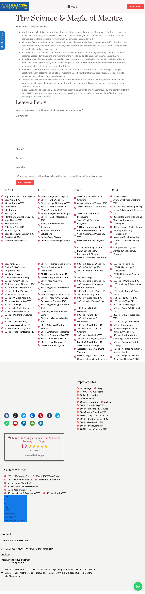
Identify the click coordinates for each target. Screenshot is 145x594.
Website (20, 167)
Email (20, 158)
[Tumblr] (49, 415)
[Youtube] (15, 423)
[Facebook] (6, 415)
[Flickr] (32, 415)
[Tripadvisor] (32, 423)
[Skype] (57, 415)
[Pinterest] (40, 415)
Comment (22, 115)
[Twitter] (23, 415)
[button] (72, 6)
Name (20, 149)
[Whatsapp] (6, 423)
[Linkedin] (23, 423)
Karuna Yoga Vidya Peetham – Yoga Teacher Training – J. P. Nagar (36, 440)
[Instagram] (15, 415)
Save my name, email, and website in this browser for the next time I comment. (60, 176)
